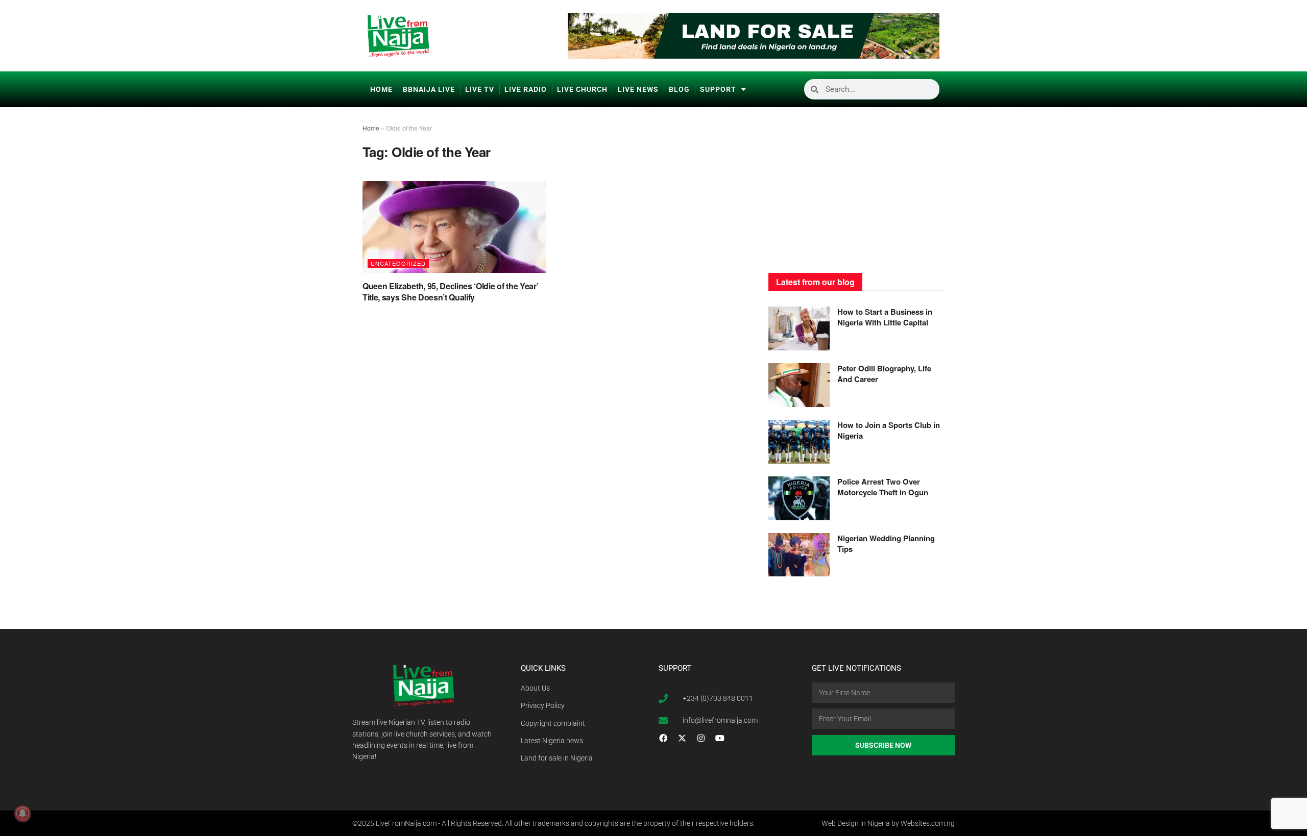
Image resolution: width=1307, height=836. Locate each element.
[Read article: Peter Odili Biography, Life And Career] (799, 385)
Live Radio (525, 89)
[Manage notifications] (22, 813)
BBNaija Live (429, 89)
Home (381, 89)
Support (718, 89)
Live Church (582, 89)
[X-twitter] (682, 738)
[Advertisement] (856, 186)
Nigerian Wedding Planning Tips (886, 543)
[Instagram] (701, 738)
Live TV (479, 89)
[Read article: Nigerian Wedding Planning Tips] (799, 555)
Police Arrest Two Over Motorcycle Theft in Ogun (882, 487)
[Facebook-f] (663, 738)
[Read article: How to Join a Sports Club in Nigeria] (799, 442)
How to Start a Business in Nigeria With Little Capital (884, 317)
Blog (679, 89)
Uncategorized (398, 263)
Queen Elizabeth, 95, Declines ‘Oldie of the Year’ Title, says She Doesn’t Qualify (450, 291)
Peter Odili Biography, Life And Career (884, 374)
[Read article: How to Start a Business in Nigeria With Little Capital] (799, 328)
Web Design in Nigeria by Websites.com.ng (888, 823)
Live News (638, 89)
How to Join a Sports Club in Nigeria (888, 430)
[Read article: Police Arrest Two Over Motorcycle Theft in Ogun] (799, 498)
